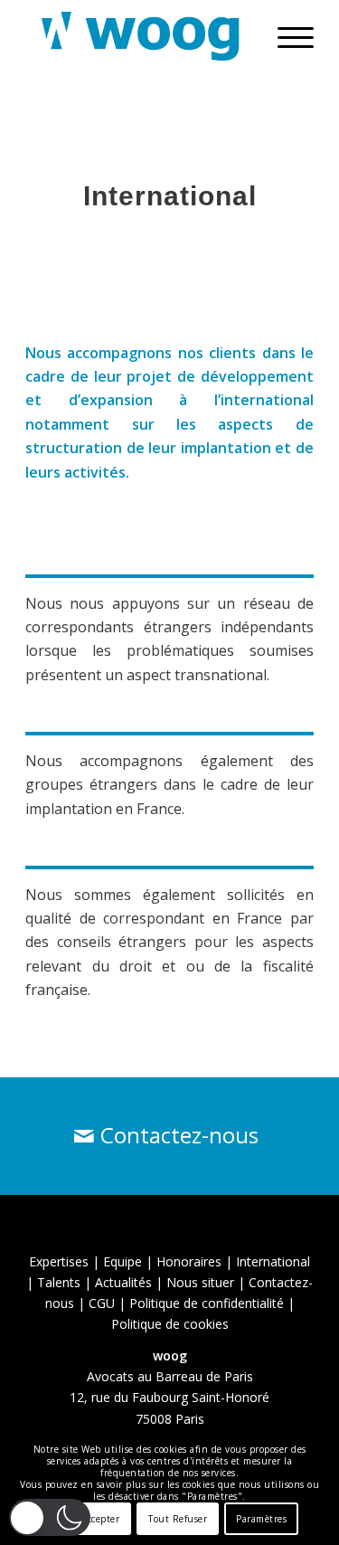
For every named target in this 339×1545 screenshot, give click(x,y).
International (273, 1261)
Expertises (59, 1261)
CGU (102, 1303)
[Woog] (140, 36)
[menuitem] (286, 36)
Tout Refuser (177, 1518)
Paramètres (261, 1518)
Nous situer (200, 1282)
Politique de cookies (170, 1323)
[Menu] (286, 36)
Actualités (123, 1282)
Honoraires (188, 1261)
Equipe (122, 1261)
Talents (58, 1282)
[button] (49, 1517)
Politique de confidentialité (206, 1303)
